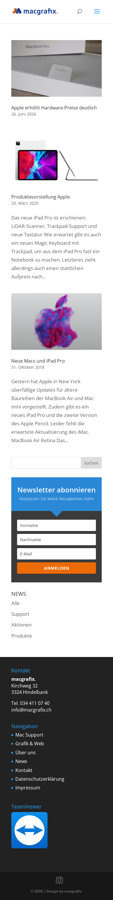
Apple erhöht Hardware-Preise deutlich (54, 108)
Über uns (25, 752)
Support (20, 614)
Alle (15, 603)
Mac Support (29, 735)
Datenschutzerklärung (39, 779)
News (21, 761)
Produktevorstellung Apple (40, 197)
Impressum (27, 787)
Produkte (21, 635)
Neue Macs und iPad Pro (38, 361)
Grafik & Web (29, 743)
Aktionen (21, 624)
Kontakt (23, 770)
